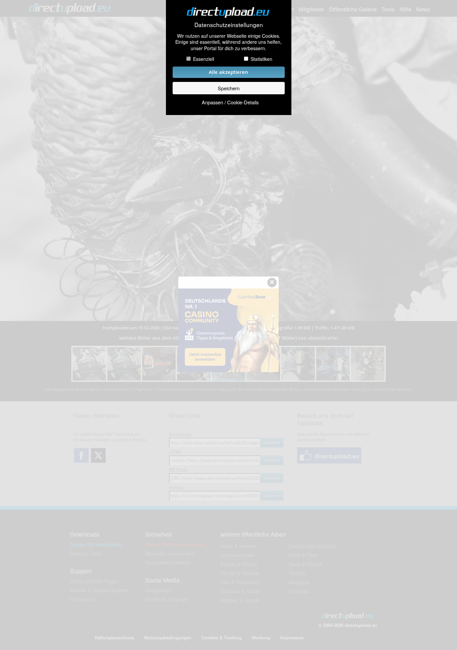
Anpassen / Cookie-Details (230, 102)
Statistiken (261, 59)
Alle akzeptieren (228, 72)
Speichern (229, 88)
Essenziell (203, 59)
